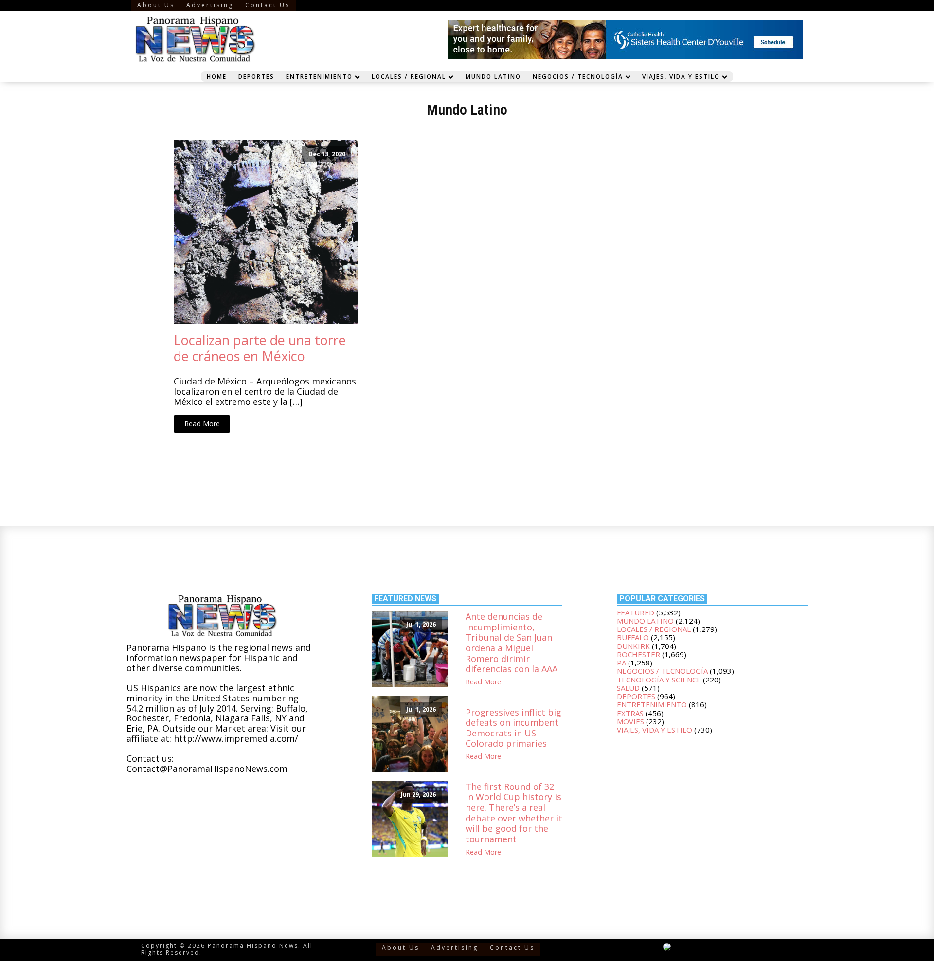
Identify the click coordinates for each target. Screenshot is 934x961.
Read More (202, 423)
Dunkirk (633, 646)
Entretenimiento (319, 76)
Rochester (638, 654)
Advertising (210, 5)
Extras (630, 713)
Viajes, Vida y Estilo (681, 76)
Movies (630, 721)
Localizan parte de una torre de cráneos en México (260, 348)
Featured (635, 612)
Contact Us (267, 5)
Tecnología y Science (659, 679)
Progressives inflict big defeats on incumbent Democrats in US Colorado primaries (513, 728)
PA (621, 662)
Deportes (256, 76)
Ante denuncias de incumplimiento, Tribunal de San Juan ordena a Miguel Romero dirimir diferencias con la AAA (511, 643)
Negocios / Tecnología (578, 76)
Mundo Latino (493, 76)
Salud (628, 688)
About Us (156, 5)
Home (217, 76)
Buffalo (633, 637)
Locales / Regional (409, 76)
